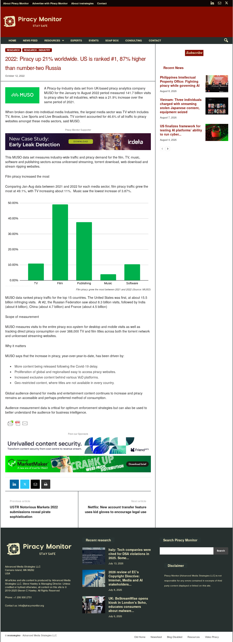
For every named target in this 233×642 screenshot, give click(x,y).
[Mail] (219, 3)
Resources (52, 40)
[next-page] (167, 148)
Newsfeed (156, 637)
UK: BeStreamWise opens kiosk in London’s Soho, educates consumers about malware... (128, 604)
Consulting (133, 40)
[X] (226, 3)
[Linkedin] (212, 3)
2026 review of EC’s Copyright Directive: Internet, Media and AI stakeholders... (126, 578)
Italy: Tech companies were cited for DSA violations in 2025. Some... (130, 553)
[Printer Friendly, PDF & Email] (17, 425)
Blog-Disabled (174, 637)
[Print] (45, 484)
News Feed (30, 40)
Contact (102, 3)
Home (12, 40)
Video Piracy (212, 637)
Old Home (139, 637)
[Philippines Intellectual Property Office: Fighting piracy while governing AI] (216, 83)
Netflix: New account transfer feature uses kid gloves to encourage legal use (115, 509)
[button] (226, 41)
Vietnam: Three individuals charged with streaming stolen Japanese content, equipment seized (181, 105)
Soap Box (112, 40)
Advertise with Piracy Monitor (50, 3)
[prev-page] (162, 148)
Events (94, 40)
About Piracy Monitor (16, 3)
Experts (76, 40)
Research (13, 50)
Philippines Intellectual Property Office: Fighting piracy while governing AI (180, 81)
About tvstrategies (82, 3)
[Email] (35, 484)
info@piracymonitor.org (31, 605)
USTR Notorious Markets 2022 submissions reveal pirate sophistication (34, 512)
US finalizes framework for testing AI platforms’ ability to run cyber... (181, 130)
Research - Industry (37, 50)
